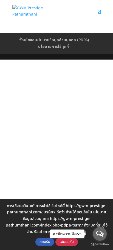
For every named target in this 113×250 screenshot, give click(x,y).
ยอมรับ (44, 242)
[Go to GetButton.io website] (100, 244)
